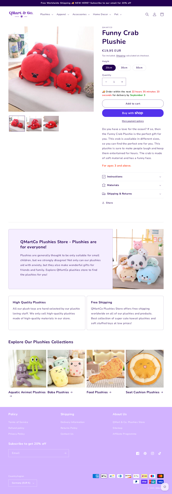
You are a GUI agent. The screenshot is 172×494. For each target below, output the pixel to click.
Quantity (106, 75)
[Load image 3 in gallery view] (51, 123)
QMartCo (160, 488)
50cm (139, 67)
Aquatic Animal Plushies (27, 392)
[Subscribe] (65, 453)
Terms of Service (18, 422)
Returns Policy (69, 428)
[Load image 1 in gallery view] (17, 123)
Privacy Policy (16, 433)
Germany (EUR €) (21, 482)
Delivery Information (73, 422)
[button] (46, 14)
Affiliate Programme (124, 433)
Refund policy (16, 428)
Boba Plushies (58, 392)
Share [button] (109, 202)
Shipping (120, 55)
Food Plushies (97, 392)
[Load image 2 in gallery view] (34, 123)
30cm (124, 67)
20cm (109, 67)
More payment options (133, 121)
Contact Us (67, 433)
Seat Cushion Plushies (143, 392)
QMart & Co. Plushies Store (129, 422)
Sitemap (117, 428)
